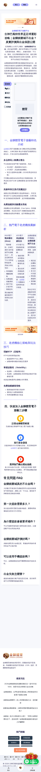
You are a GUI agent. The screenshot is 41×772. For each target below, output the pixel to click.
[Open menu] (36, 4)
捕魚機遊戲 (26, 742)
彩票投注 (13, 742)
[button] (18, 27)
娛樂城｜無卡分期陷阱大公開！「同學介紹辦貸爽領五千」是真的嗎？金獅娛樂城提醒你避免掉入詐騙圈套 (21, 719)
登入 (16, 4)
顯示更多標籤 (20, 750)
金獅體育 (7, 149)
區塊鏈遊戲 (26, 738)
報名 (24, 4)
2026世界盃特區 (14, 738)
